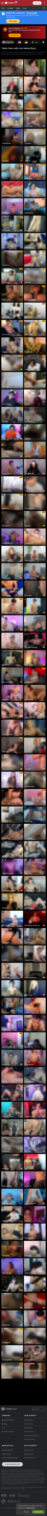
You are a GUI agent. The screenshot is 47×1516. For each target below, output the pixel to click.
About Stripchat (9, 1420)
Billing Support (28, 1454)
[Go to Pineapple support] (3, 1501)
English (37, 1409)
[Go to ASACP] (12, 1496)
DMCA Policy (28, 1428)
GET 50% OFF (14, 35)
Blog (5, 1424)
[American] (19, 42)
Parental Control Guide (31, 1435)
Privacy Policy (28, 1420)
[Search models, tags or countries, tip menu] (44, 8)
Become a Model (7, 1450)
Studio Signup (6, 1454)
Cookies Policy (29, 1431)
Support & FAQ (28, 1450)
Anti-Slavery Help (29, 1439)
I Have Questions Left (12, 1464)
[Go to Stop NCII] (14, 1501)
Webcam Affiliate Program (10, 1458)
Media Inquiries (9, 1431)
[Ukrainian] (26, 42)
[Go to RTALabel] (4, 1495)
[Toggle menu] (2, 3)
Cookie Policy (30, 1508)
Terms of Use (28, 1424)
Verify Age (13, 21)
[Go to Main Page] (14, 3)
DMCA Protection (29, 1458)
